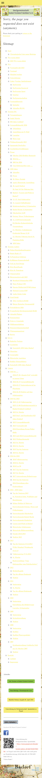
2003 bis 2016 (17, 162)
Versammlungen (16, 115)
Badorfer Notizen (16, 341)
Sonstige (16, 95)
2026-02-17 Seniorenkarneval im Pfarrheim (24, 387)
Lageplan (16, 135)
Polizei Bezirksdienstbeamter (20, 250)
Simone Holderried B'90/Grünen (24, 287)
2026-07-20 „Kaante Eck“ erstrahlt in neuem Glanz (25, 377)
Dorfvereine (17, 84)
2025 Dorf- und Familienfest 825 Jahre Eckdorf (24, 417)
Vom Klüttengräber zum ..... (23, 165)
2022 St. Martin (18, 446)
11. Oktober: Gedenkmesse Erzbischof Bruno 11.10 (22, 231)
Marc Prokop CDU (19, 284)
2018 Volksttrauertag (20, 459)
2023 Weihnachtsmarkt (21, 439)
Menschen (13, 351)
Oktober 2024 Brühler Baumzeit (24, 155)
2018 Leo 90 (17, 466)
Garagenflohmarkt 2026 (18, 125)
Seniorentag (17, 584)
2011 (11, 581)
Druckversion (9, 768)
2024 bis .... (16, 159)
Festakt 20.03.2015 (19, 534)
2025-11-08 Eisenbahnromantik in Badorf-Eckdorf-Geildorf (25, 407)
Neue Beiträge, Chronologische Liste (21, 690)
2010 (11, 598)
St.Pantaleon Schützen (18, 257)
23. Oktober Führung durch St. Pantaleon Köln (24, 238)
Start (9, 51)
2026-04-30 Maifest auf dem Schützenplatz (23, 394)
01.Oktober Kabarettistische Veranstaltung (23, 225)
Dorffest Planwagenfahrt (21, 635)
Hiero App (16, 138)
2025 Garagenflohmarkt (21, 422)
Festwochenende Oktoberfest (23, 513)
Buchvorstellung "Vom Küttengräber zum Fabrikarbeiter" (25, 562)
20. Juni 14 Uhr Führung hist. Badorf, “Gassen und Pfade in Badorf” (23, 192)
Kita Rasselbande (16, 267)
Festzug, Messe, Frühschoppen (23, 216)
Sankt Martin (15, 118)
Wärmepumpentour (17, 331)
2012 (11, 567)
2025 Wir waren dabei (18, 61)
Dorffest (15, 631)
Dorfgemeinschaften (20, 98)
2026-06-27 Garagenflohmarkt (23, 382)
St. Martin (16, 557)
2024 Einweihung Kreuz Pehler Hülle (24, 431)
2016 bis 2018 (14, 456)
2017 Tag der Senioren (20, 469)
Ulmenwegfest (15, 273)
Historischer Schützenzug (22, 527)
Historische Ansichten (18, 358)
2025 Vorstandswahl (20, 425)
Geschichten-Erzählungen (19, 149)
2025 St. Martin (18, 412)
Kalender (16, 105)
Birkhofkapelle (18, 571)
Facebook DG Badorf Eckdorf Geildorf (15, 727)
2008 (11, 625)
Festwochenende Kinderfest (22, 520)
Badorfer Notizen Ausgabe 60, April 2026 (21, 700)
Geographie (14, 355)
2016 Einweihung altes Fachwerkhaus (20, 485)
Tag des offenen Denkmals (22, 574)
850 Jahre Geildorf (16, 122)
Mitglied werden (16, 74)
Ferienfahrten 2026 (17, 307)
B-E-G (10, 338)
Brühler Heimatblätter (18, 361)
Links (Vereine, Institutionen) (20, 81)
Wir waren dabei (14, 57)
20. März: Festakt (19, 179)
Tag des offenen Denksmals (22, 591)
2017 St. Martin (18, 473)
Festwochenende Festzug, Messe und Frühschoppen (25, 508)
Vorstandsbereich (16, 101)
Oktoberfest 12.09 (19, 213)
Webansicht (35, 770)
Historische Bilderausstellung (23, 530)
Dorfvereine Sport (19, 91)
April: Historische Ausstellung (23, 182)
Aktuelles (16, 172)
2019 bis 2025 (14, 398)
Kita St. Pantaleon (16, 270)
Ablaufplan (17, 128)
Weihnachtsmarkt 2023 (18, 142)
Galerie (10, 368)
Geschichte (14, 344)
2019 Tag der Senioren (20, 449)
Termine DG (12, 111)
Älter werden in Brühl (20, 301)
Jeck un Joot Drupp (17, 263)
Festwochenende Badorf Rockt (23, 517)
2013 (11, 540)
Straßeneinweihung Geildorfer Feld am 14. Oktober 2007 (25, 647)
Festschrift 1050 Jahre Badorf (23, 348)
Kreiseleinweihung (19, 618)
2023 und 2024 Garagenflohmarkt (24, 436)
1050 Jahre (14, 169)
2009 (11, 611)
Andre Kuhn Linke (19, 294)
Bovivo (12, 334)
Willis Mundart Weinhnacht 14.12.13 (23, 549)
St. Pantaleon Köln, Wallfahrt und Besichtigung (25, 498)
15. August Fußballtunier (22, 203)
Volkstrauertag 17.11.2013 (22, 554)
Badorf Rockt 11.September (22, 209)
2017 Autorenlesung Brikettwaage (25, 476)
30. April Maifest (19, 186)
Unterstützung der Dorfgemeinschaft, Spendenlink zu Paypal (21, 710)
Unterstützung (15, 78)
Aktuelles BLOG (19, 108)
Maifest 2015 (17, 537)
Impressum (14, 662)
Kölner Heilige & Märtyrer (22, 503)
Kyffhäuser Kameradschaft (19, 260)
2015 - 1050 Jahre (16, 490)
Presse (12, 152)
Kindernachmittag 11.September (24, 206)
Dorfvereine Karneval (20, 88)
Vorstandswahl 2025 (17, 68)
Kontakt (11, 655)
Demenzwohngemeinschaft (19, 328)
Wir (9, 64)
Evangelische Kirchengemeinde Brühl (23, 311)
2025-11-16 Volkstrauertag (22, 402)
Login (37, 768)
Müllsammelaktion (17, 324)
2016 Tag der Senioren (20, 479)
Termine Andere (13, 246)
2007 (11, 642)
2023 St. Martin (18, 442)
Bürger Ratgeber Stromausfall (23, 304)
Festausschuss (15, 317)
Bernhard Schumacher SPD (22, 280)
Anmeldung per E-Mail (21, 132)
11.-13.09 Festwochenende (22, 219)
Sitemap (17, 768)
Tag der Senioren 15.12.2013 (22, 544)
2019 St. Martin (18, 452)
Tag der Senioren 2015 (20, 493)
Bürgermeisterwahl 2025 (19, 277)
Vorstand (13, 71)
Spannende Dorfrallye (18, 145)
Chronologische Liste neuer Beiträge (23, 54)
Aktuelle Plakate (16, 314)
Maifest (15, 577)
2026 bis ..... (14, 371)
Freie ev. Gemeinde (17, 321)
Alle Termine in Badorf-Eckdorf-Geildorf (21, 681)
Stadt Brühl (14, 297)
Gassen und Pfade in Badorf (23, 523)
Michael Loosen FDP (20, 290)
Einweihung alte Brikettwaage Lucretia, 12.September (23, 606)
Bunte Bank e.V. (16, 253)
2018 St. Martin (18, 463)
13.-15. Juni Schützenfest (21, 199)
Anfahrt (13, 658)
